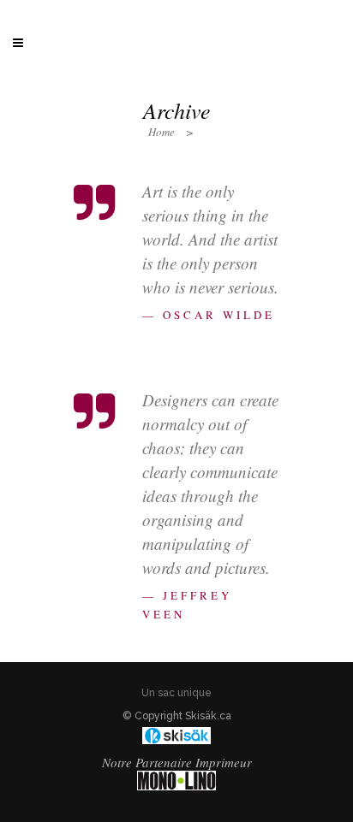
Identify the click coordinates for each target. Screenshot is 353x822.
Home (161, 131)
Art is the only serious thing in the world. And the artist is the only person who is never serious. (210, 239)
